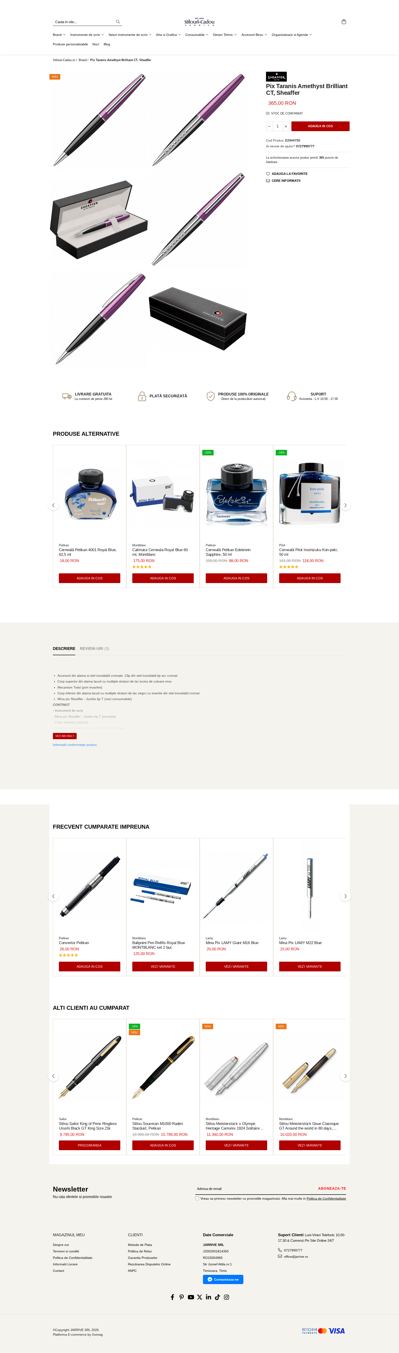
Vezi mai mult (64, 736)
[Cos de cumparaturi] (343, 22)
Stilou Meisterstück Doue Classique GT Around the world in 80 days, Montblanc (309, 1126)
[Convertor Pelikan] (89, 886)
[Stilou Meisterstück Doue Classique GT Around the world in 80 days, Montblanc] (310, 1067)
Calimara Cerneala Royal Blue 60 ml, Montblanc (160, 552)
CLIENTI (135, 1235)
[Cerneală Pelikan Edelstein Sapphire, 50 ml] (236, 494)
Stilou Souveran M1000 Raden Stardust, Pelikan (157, 1126)
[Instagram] (227, 1297)
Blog (107, 44)
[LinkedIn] (209, 1297)
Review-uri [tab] (94, 648)
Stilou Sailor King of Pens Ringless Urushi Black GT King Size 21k (88, 1126)
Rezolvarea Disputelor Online (149, 1264)
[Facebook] (173, 1297)
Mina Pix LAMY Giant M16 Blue (232, 943)
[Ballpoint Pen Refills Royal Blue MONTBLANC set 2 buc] (163, 886)
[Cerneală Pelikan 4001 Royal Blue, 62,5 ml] (89, 494)
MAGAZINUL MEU (69, 1235)
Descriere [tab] (64, 648)
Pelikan (64, 545)
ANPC (132, 1271)
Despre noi (61, 1245)
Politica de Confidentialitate (326, 1198)
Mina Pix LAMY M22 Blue (300, 943)
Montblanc (139, 545)
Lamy (209, 938)
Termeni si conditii (66, 1251)
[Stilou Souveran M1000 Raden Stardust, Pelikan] (163, 1067)
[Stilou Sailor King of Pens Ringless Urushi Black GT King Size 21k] (89, 1067)
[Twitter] (200, 1297)
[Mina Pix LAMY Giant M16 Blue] (236, 886)
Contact (58, 1271)
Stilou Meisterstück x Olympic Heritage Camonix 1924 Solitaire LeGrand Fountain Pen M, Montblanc (236, 1126)
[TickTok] (218, 1297)
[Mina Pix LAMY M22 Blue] (310, 886)
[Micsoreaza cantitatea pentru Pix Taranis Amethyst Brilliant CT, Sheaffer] (269, 126)
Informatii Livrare (65, 1264)
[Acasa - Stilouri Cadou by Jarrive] (199, 22)
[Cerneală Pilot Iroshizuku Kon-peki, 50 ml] (310, 494)
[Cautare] (118, 22)
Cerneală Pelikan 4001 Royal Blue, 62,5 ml (88, 552)
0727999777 (292, 1250)
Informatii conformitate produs (75, 745)
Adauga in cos (320, 126)
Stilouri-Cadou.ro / (65, 60)
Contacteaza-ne (226, 1279)
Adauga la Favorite (290, 174)
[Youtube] (191, 1297)
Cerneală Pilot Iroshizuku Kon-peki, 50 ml (308, 552)
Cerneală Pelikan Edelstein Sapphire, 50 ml (228, 552)
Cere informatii (286, 180)
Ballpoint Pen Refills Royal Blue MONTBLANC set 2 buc (158, 945)
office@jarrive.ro (295, 1256)
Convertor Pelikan (74, 943)
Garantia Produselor (142, 1258)
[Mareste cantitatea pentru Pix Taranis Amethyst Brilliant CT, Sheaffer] (286, 126)
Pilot (282, 545)
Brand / (84, 60)
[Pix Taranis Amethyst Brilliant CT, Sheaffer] (99, 121)
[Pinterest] (182, 1297)
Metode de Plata (140, 1245)
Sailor (62, 1119)
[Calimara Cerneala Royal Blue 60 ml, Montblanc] (163, 494)
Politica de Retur (140, 1251)
